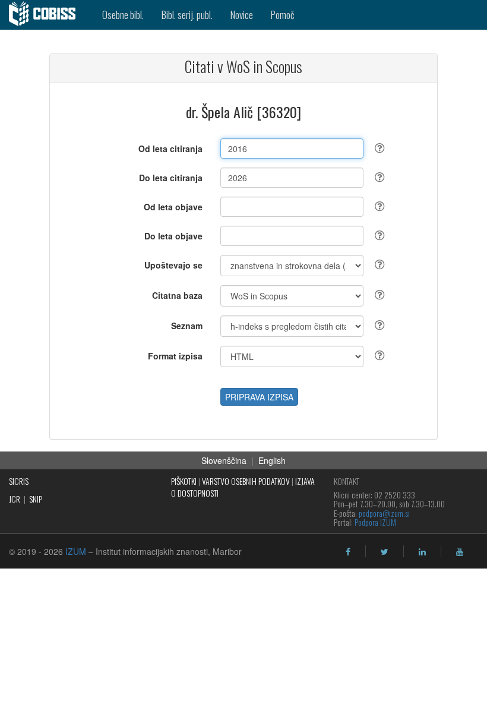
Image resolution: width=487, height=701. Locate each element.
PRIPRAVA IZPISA (259, 397)
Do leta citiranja (171, 178)
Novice (241, 14)
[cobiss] (46, 15)
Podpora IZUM (375, 522)
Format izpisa (175, 356)
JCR (14, 498)
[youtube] (459, 552)
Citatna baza (177, 295)
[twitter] (384, 552)
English (272, 460)
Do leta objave (173, 236)
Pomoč (283, 14)
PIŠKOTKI (184, 481)
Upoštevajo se (173, 265)
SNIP (35, 498)
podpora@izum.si (384, 513)
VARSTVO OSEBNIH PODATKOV (246, 481)
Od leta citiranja (170, 148)
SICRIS (19, 481)
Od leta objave (173, 207)
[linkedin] (422, 552)
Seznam (187, 325)
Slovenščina (223, 460)
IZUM (75, 551)
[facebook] (348, 552)
